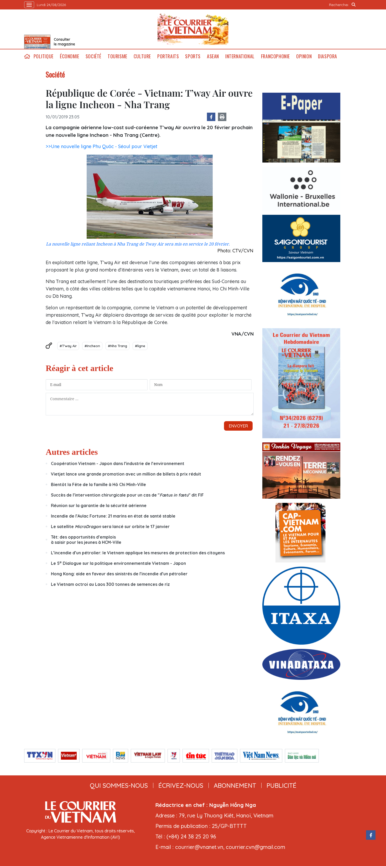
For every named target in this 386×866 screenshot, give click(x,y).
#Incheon (92, 346)
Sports (193, 56)
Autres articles (72, 452)
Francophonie (275, 56)
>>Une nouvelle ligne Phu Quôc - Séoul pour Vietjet (101, 146)
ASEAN (213, 56)
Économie (69, 56)
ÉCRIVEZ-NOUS (180, 785)
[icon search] (353, 4)
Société (93, 56)
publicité (281, 785)
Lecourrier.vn (193, 29)
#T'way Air (68, 346)
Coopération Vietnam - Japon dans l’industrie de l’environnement (117, 463)
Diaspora (327, 56)
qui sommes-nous (119, 785)
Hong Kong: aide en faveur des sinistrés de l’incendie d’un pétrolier (119, 573)
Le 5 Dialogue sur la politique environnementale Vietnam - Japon (118, 563)
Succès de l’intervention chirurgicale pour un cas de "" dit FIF (127, 495)
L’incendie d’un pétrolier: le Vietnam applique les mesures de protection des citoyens (138, 552)
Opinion (304, 56)
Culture (142, 56)
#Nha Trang (117, 346)
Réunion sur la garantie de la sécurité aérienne (99, 505)
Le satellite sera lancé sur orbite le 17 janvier (110, 526)
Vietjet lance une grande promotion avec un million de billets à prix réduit (126, 474)
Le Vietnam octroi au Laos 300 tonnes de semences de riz (110, 584)
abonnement (235, 785)
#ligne (140, 346)
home (27, 56)
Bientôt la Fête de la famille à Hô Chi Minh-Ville (98, 484)
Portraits (168, 56)
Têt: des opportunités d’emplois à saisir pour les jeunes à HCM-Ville (86, 539)
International (240, 56)
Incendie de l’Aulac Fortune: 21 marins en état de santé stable (113, 516)
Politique (44, 56)
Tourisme (117, 56)
